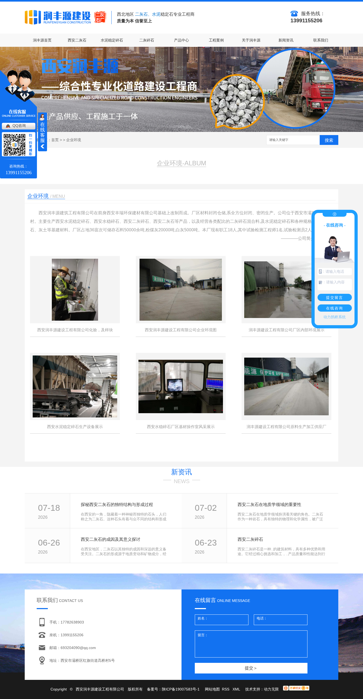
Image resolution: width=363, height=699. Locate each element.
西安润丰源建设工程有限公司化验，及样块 (75, 330)
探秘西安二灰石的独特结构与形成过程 (117, 504)
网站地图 (212, 689)
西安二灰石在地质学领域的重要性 (269, 504)
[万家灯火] (296, 689)
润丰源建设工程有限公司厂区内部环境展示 (286, 330)
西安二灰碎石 (250, 539)
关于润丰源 (251, 40)
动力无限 (271, 689)
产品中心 (181, 40)
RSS (226, 689)
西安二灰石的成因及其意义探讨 (110, 539)
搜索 (329, 140)
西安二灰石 (77, 40)
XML (237, 689)
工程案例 (216, 40)
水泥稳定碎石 (112, 40)
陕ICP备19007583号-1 (181, 689)
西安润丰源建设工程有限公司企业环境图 (181, 330)
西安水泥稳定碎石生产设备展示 (75, 426)
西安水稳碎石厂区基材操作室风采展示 (181, 426)
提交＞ (251, 668)
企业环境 (73, 140)
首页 (55, 140)
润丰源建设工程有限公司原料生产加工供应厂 (286, 426)
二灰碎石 (146, 40)
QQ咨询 (19, 125)
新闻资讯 (285, 40)
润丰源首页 (42, 40)
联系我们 (320, 40)
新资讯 (181, 472)
